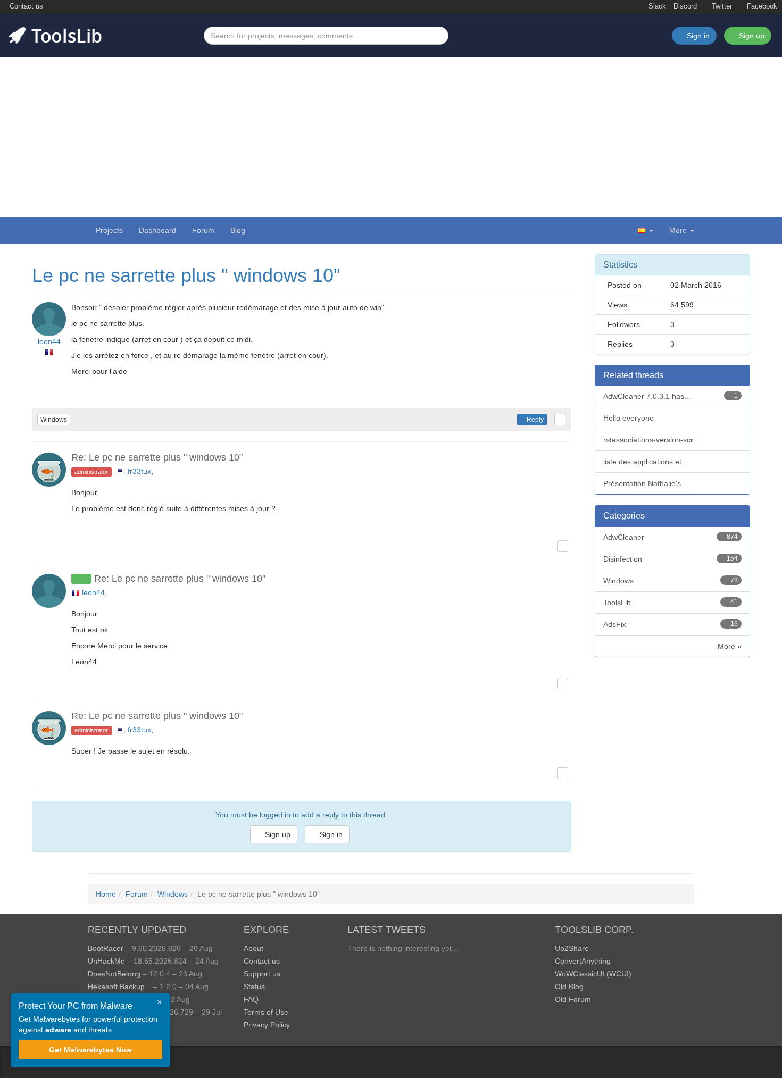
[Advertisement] (391, 137)
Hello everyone (628, 418)
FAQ (251, 999)
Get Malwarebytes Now (90, 1050)
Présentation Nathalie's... (645, 483)
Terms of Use (266, 1012)
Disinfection (670, 559)
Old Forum (573, 999)
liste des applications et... (645, 461)
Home (106, 894)
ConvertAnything (583, 961)
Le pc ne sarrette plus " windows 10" (186, 275)
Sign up (750, 35)
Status (254, 986)
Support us (262, 974)
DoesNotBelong (114, 974)
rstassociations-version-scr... (651, 440)
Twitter (721, 6)
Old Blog (569, 986)
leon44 (49, 341)
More (678, 230)
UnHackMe (106, 961)
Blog (237, 230)
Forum (203, 230)
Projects (109, 230)
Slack (656, 6)
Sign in (330, 834)
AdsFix (670, 624)
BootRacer (105, 948)
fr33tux (139, 471)
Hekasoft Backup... (119, 986)
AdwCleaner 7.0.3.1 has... (670, 396)
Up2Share (572, 948)
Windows (53, 419)
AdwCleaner (670, 537)
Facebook (761, 6)
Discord (685, 6)
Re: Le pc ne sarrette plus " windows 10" (157, 457)
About (253, 948)
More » (730, 646)
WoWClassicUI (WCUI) (593, 974)
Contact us (25, 6)
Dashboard (157, 230)
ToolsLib (670, 602)
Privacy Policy (267, 1025)
